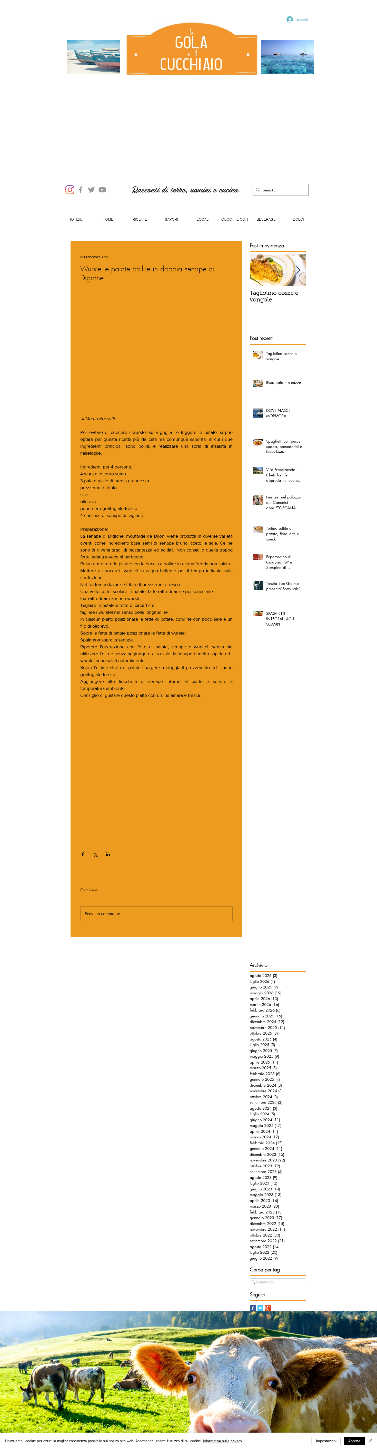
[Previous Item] (258, 212)
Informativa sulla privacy (222, 1440)
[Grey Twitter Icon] (91, 131)
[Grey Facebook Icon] (80, 131)
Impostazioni (326, 1440)
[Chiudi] (371, 1441)
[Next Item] (298, 212)
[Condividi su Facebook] (82, 796)
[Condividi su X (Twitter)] (95, 796)
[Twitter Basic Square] (260, 1250)
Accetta (354, 1440)
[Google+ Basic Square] (268, 1250)
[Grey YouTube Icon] (102, 131)
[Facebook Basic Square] (253, 1250)
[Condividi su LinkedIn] (107, 796)
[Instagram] (69, 131)
